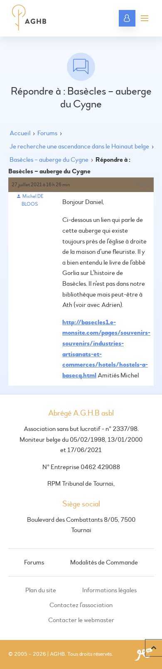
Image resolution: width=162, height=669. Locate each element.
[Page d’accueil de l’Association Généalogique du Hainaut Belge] (29, 18)
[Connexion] (127, 18)
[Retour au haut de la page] (153, 648)
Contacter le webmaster (81, 620)
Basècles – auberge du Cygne (49, 160)
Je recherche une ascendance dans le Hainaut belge (79, 146)
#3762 (143, 185)
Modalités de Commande (104, 562)
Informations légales (109, 590)
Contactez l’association (81, 605)
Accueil (20, 133)
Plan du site (40, 590)
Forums (47, 133)
